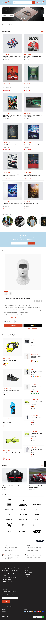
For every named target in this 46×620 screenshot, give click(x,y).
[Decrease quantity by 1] (10, 321)
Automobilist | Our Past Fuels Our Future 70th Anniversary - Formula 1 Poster (12, 175)
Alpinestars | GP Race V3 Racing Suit (36, 357)
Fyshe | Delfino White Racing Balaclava (17, 298)
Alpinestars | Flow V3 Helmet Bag (37, 342)
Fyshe (5, 301)
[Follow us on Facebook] (3, 611)
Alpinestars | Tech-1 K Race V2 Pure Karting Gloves (36, 434)
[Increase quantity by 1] (16, 321)
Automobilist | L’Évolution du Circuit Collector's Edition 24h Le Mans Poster (12, 145)
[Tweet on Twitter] (39, 301)
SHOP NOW (8, 15)
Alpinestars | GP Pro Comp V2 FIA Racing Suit (36, 418)
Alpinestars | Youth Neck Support (10, 360)
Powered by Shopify (5, 616)
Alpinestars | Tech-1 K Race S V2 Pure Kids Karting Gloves (12, 453)
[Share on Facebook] (35, 301)
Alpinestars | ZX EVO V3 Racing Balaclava (36, 387)
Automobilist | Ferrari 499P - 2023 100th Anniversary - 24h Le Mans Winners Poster (32, 175)
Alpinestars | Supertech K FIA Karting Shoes (36, 402)
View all (42, 25)
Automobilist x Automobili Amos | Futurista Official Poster (32, 86)
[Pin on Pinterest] (37, 301)
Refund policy (28, 574)
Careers (26, 570)
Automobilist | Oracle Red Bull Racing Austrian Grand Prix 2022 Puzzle (12, 57)
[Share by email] (41, 301)
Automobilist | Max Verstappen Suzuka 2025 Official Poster (32, 57)
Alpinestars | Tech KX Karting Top (37, 450)
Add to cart (13, 325)
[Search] (33, 2)
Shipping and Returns (29, 567)
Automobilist (6, 59)
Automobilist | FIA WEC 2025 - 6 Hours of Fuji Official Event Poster (12, 116)
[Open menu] (2, 2)
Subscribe (32, 243)
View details (41, 251)
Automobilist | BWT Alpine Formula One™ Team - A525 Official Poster (12, 204)
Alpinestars (33, 359)
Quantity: (6, 321)
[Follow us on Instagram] (5, 611)
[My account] (35, 2)
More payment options (32, 328)
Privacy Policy (28, 576)
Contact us (27, 568)
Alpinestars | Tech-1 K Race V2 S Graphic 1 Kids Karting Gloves (12, 421)
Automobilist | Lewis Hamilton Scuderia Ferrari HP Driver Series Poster (12, 86)
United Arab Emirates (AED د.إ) (8, 606)
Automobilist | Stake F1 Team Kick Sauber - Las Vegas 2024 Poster (33, 116)
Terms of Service (28, 572)
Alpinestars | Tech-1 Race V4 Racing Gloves (36, 372)
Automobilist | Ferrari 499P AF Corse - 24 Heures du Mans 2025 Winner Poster (32, 204)
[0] (43, 2)
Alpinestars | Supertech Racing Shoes (11, 390)
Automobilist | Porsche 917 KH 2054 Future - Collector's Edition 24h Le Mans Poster (32, 145)
